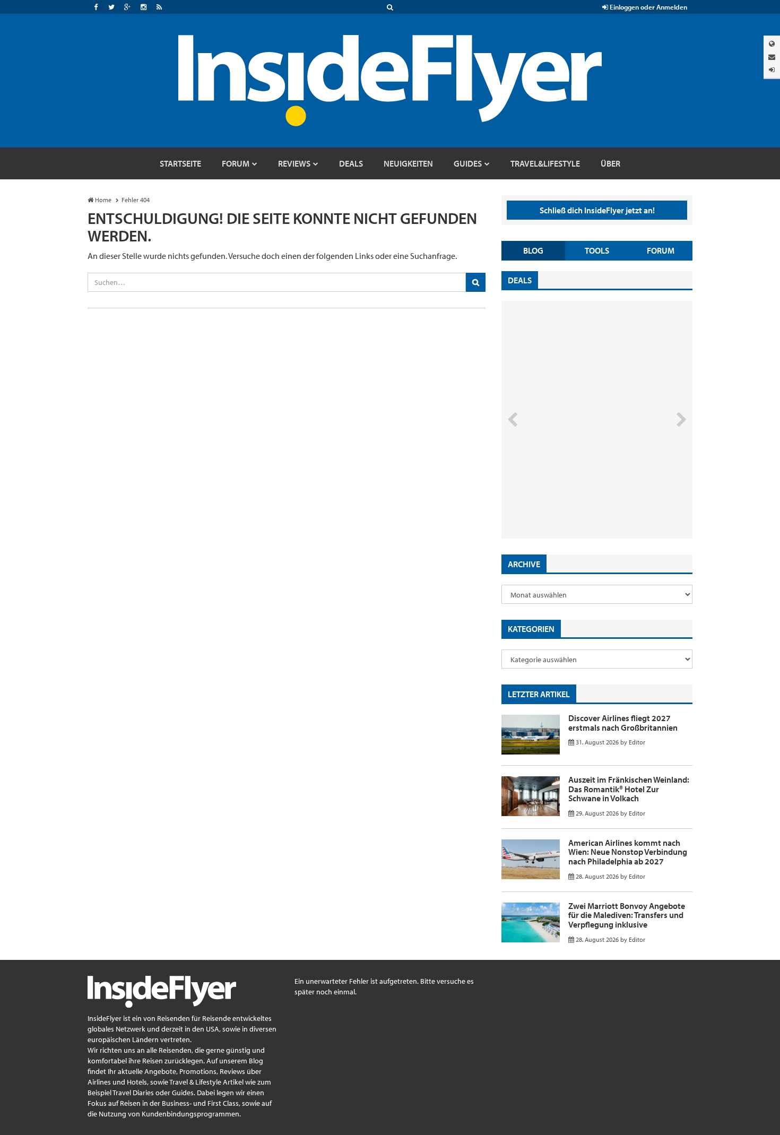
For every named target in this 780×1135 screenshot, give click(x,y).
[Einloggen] (772, 69)
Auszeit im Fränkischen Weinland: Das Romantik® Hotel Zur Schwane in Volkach (628, 788)
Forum (660, 250)
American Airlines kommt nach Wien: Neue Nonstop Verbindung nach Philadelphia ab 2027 (627, 852)
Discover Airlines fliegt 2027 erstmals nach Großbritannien (623, 723)
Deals (520, 280)
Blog (533, 250)
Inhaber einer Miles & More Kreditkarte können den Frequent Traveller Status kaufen (577, 493)
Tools (597, 250)
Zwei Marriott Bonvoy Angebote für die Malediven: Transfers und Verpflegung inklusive (626, 915)
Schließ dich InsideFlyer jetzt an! (597, 210)
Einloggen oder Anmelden (647, 7)
